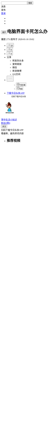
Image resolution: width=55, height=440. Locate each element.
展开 (4, 32)
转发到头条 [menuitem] (18, 60)
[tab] (30, 140)
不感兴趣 (22, 85)
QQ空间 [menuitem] (16, 74)
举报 (20, 89)
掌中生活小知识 (9, 119)
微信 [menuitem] (14, 67)
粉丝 (4, 123)
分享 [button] (9, 57)
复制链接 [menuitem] (16, 64)
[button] (27, 6)
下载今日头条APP (16, 93)
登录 (3, 13)
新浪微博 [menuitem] (16, 71)
